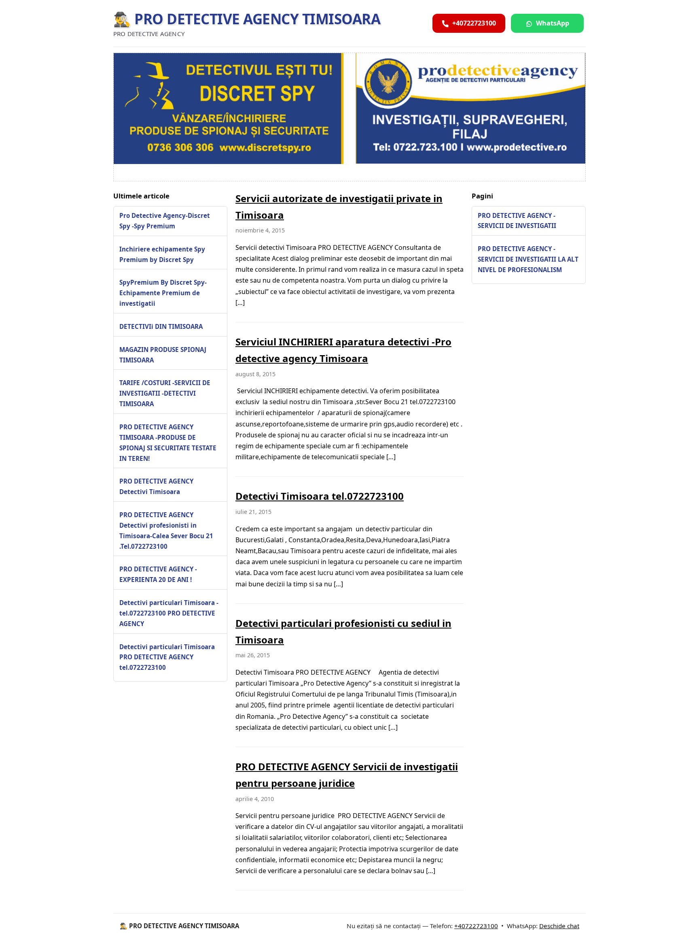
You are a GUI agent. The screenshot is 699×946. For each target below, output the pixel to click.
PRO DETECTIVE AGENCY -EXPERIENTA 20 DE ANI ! (158, 574)
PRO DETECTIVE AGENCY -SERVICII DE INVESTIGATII (517, 220)
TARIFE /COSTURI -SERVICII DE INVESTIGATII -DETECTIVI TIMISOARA (164, 393)
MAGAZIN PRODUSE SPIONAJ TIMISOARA (162, 354)
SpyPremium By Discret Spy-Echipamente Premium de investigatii (163, 292)
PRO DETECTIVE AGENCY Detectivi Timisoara (156, 486)
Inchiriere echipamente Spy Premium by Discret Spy (162, 254)
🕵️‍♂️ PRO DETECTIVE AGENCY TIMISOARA (246, 18)
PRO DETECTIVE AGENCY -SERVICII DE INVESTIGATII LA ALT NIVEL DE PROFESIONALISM (528, 259)
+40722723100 (476, 926)
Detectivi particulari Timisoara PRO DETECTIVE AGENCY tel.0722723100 (167, 656)
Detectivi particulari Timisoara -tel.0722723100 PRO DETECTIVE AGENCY (168, 612)
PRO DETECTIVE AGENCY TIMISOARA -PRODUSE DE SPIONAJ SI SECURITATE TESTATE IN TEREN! (167, 442)
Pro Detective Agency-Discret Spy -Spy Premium (164, 220)
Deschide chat (559, 926)
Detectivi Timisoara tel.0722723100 (319, 496)
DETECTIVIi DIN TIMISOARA (161, 326)
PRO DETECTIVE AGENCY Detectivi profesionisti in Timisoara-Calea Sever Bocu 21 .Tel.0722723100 (166, 530)
